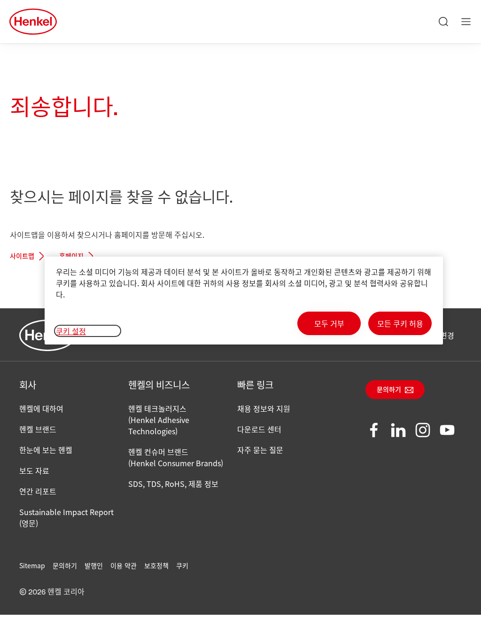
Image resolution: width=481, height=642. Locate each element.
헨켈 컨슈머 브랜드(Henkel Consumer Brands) (175, 457)
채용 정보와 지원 (263, 408)
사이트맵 (22, 256)
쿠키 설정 (71, 331)
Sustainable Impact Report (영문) (66, 517)
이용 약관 (123, 565)
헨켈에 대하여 (41, 408)
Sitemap (32, 565)
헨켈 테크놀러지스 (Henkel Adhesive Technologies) (158, 420)
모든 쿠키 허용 (400, 323)
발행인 (94, 565)
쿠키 (182, 565)
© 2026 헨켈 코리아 (52, 592)
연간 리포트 (37, 491)
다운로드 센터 (259, 429)
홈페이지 (71, 256)
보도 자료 (34, 470)
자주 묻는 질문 (260, 449)
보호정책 (156, 565)
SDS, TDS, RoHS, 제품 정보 (173, 483)
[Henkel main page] (33, 22)
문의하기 (389, 390)
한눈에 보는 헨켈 (45, 449)
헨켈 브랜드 (37, 429)
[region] (244, 300)
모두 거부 (329, 323)
